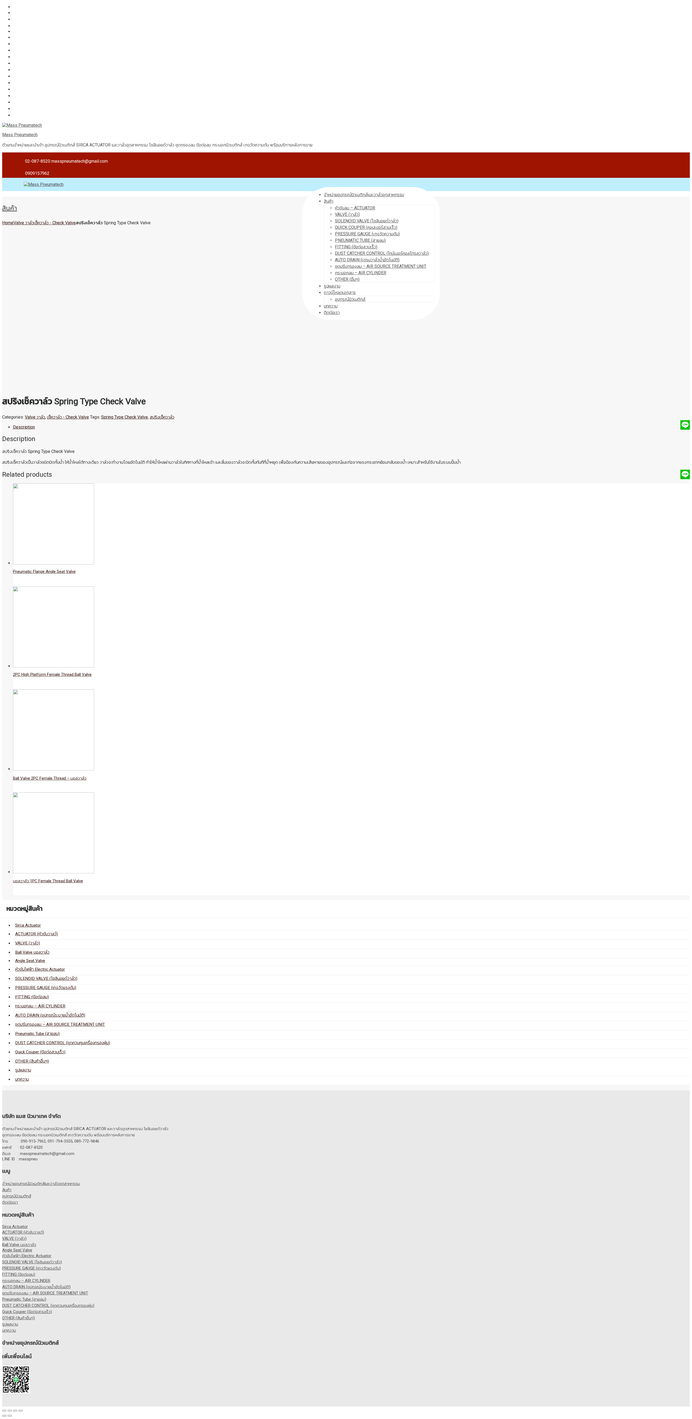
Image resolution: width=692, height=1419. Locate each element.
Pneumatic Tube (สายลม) (36, 82)
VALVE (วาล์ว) (25, 19)
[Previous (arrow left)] (4, 1416)
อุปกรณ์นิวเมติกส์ (16, 1196)
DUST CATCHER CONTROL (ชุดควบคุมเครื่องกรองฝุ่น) (61, 89)
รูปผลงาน (21, 108)
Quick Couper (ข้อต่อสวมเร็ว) (39, 95)
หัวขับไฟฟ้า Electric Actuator (38, 37)
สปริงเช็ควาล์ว (162, 417)
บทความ (20, 115)
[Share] (10, 1410)
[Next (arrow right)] (10, 1416)
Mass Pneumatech (20, 134)
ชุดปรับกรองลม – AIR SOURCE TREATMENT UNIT (58, 76)
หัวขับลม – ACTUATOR (355, 208)
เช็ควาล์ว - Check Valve (55, 222)
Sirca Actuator (26, 6)
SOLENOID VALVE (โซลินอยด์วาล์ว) (44, 43)
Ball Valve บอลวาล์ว (31, 25)
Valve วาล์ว (24, 222)
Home (8, 222)
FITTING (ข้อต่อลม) (30, 56)
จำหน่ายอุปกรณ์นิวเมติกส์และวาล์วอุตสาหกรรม (364, 194)
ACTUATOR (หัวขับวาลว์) (34, 12)
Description (24, 427)
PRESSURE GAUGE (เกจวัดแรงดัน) (44, 50)
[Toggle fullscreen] (15, 1410)
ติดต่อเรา (10, 1202)
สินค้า (328, 201)
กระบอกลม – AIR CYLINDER (38, 63)
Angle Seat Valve (29, 31)
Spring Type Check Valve (124, 417)
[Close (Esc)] (4, 1410)
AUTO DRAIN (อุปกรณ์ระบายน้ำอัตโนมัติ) (49, 69)
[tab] (351, 427)
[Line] (685, 425)
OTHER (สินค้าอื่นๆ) (30, 102)
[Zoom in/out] (20, 1410)
